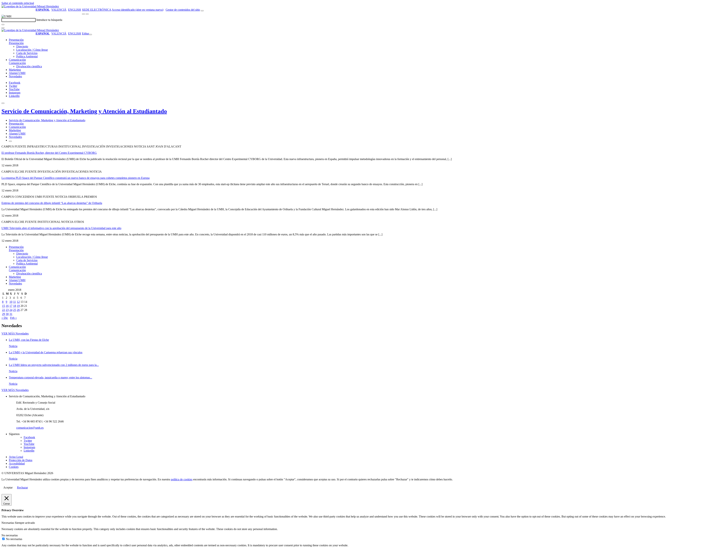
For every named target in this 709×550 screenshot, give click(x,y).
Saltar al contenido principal (17, 3)
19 (18, 305)
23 (7, 309)
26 (18, 309)
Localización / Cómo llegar (32, 49)
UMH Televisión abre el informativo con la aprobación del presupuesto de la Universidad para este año (61, 228)
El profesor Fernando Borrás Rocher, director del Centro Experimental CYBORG (49, 152)
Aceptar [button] (8, 487)
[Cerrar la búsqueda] (2, 27)
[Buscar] (2, 24)
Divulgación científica (29, 66)
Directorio (22, 46)
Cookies (13, 466)
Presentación (16, 39)
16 (7, 305)
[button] (16, 43)
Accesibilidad (17, 463)
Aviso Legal (16, 456)
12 (18, 301)
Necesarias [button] (8, 522)
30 (7, 314)
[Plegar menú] (90, 34)
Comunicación (17, 59)
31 (10, 314)
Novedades (15, 76)
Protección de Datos (20, 460)
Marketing (15, 69)
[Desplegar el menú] (87, 14)
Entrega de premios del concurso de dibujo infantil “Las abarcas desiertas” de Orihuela (51, 203)
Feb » (13, 317)
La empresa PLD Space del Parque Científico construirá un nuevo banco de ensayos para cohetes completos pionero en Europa (75, 177)
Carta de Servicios (26, 53)
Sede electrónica (96, 9)
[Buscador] (202, 10)
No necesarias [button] (9, 535)
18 (14, 305)
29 (3, 314)
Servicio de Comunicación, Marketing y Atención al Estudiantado (84, 111)
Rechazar (22, 487)
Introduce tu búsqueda (49, 19)
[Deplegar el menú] (10, 141)
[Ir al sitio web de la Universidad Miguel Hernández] (30, 6)
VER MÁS (15, 333)
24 (10, 309)
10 (10, 301)
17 (10, 305)
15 (3, 305)
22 (3, 309)
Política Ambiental (27, 56)
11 (14, 301)
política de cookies (181, 479)
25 (14, 309)
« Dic (4, 317)
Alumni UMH (17, 73)
